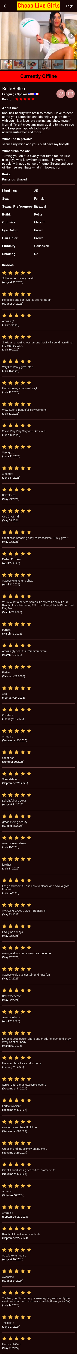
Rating (6, 99)
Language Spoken (15, 94)
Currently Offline (38, 76)
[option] (6, 64)
